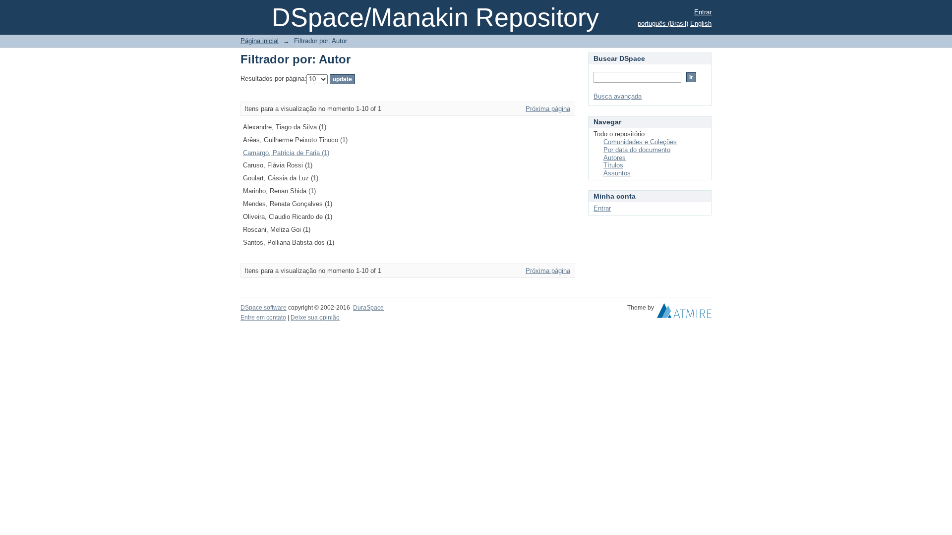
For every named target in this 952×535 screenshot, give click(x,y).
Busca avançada (618, 96)
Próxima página (548, 108)
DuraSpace (368, 307)
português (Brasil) (663, 23)
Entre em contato (263, 317)
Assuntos (617, 173)
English (701, 23)
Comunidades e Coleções (640, 142)
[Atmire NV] (684, 313)
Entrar (703, 12)
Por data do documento (636, 150)
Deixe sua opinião (315, 317)
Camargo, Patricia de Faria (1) (286, 153)
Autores (614, 157)
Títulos (613, 165)
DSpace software (263, 307)
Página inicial (259, 41)
